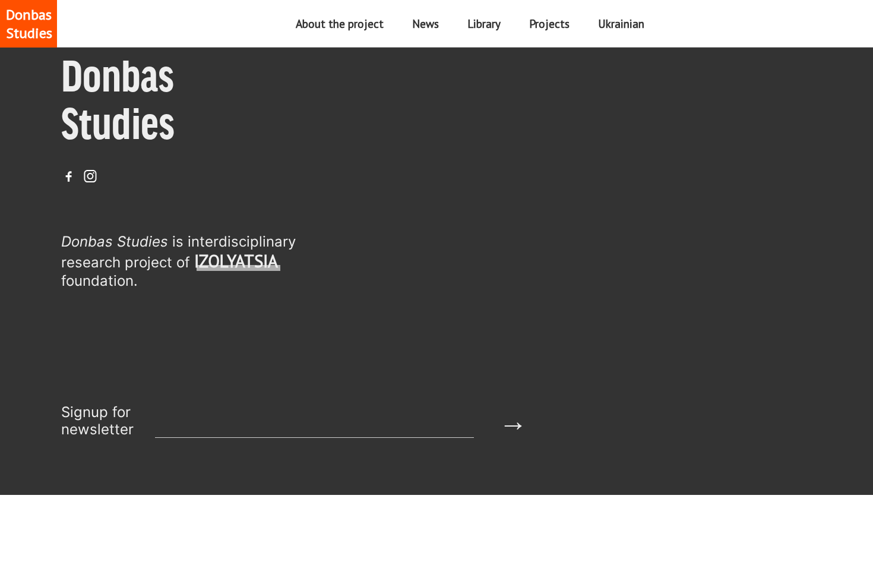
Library (484, 23)
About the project (340, 23)
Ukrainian (621, 23)
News (425, 23)
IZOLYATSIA (236, 261)
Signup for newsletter (97, 420)
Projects (549, 23)
